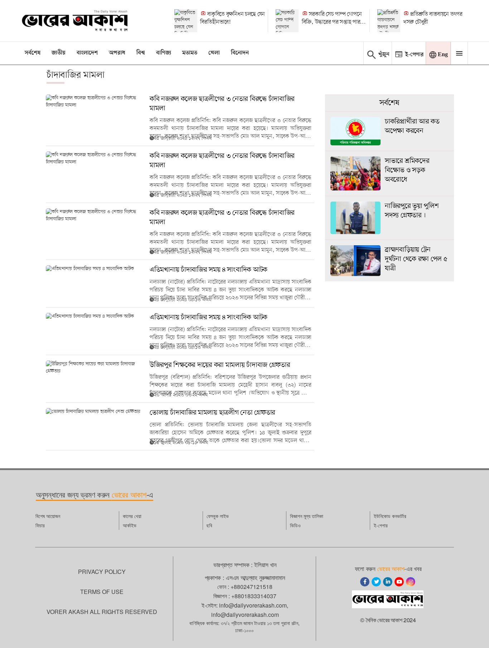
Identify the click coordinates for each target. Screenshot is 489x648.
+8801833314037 (253, 596)
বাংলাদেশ (87, 53)
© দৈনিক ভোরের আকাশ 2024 (388, 620)
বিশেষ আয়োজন (47, 515)
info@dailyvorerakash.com (253, 605)
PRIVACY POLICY (102, 571)
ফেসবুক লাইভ (218, 515)
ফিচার (40, 525)
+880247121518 (251, 586)
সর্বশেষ (32, 53)
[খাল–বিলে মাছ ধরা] (185, 20)
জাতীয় (59, 53)
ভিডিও (295, 525)
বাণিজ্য (163, 53)
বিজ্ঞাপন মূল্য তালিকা (306, 515)
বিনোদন (240, 53)
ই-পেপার (381, 525)
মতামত (189, 53)
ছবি (209, 525)
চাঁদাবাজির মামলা (75, 75)
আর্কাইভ (129, 525)
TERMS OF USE (102, 591)
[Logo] (75, 21)
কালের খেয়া (132, 515)
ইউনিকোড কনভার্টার (390, 515)
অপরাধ (117, 53)
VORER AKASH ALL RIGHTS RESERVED (102, 612)
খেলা (214, 53)
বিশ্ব (140, 53)
